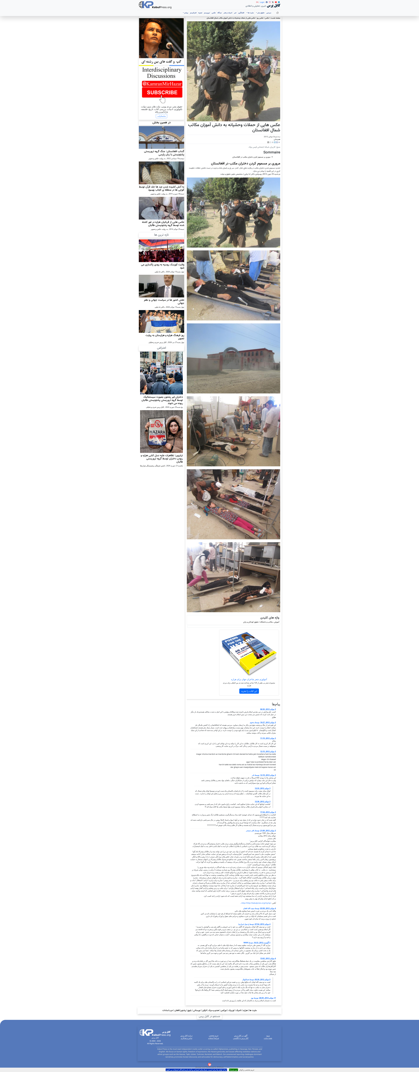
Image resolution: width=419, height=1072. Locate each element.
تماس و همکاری (186, 1038)
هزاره (245, 1010)
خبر (235, 13)
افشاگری (241, 13)
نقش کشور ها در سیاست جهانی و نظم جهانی (164, 301)
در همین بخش (161, 122)
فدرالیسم (193, 13)
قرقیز (204, 1010)
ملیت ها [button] (250, 13)
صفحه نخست (275, 18)
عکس (214, 13)
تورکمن (224, 1010)
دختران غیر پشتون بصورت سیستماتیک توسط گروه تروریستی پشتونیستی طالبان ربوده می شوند (162, 400)
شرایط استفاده (213, 1038)
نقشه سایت (268, 1038)
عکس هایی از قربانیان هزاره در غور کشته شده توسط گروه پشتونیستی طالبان (163, 223)
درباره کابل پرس (186, 1035)
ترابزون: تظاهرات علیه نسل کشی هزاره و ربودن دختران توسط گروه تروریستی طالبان (162, 458)
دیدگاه (219, 13)
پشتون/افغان (180, 1010)
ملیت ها (253, 1010)
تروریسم (207, 13)
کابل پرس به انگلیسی (240, 1038)
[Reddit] (270, 142)
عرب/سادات (167, 1010)
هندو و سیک (213, 1010)
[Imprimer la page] (272, 142)
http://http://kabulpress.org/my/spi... (255, 903)
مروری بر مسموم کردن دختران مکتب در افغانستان (251, 157)
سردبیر (268, 13)
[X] (268, 142)
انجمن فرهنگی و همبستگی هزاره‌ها (152, 465)
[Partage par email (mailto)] (279, 142)
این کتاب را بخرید (249, 691)
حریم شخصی (213, 1035)
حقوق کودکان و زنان (251, 622)
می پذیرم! (233, 1070)
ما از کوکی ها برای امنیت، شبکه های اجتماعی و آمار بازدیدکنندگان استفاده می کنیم (196, 1070)
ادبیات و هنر (228, 13)
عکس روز (260, 18)
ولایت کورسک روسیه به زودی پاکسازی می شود (162, 266)
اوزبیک (231, 1010)
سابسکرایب (161, 116)
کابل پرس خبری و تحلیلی (158, 342)
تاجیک (238, 1010)
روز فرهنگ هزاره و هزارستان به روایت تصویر (165, 337)
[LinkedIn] (275, 142)
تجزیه (200, 13)
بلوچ (189, 1010)
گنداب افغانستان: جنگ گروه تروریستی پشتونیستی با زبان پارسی (164, 153)
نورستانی (197, 1010)
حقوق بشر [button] (260, 13)
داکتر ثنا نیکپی (160, 271)
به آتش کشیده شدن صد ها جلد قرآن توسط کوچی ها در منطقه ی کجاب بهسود (161, 188)
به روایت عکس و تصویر (157, 158)
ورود (268, 1035)
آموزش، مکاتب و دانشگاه (269, 622)
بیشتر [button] (186, 13)
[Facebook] (277, 142)
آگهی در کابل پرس (240, 1035)
